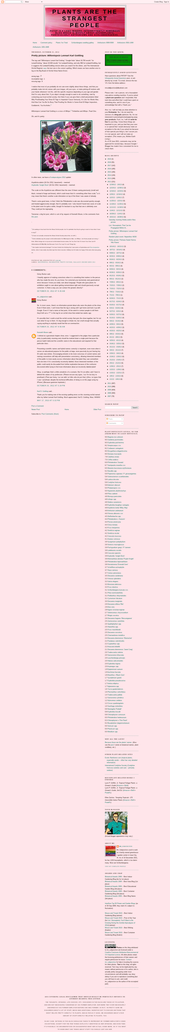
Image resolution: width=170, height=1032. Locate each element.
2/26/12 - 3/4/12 (115, 353)
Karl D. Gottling (42, 391)
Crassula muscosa (114, 536)
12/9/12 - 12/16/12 (116, 194)
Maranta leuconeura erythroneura (119, 468)
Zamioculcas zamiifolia (116, 621)
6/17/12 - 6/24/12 (116, 301)
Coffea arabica (113, 460)
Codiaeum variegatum (115, 448)
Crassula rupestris (114, 553)
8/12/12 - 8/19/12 (116, 275)
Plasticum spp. (113, 729)
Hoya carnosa (113, 570)
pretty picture (66, 262)
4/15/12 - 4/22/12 (116, 331)
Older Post (97, 409)
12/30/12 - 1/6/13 (116, 184)
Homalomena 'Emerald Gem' (118, 564)
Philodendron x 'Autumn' (116, 519)
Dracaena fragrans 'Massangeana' (120, 618)
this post (34, 217)
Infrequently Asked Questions (115, 78)
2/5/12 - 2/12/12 (115, 363)
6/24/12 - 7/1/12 (115, 298)
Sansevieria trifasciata (116, 655)
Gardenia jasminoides (115, 440)
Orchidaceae (54, 262)
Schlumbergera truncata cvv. (118, 590)
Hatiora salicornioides (115, 661)
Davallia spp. (112, 471)
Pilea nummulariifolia (115, 593)
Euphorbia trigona (114, 664)
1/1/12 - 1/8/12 (115, 379)
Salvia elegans (113, 581)
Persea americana (114, 522)
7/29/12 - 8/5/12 (115, 282)
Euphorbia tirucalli (114, 712)
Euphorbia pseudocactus (116, 681)
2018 (110, 162)
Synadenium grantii (114, 678)
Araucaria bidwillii (114, 647)
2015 (110, 172)
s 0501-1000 (125, 43)
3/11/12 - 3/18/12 (116, 347)
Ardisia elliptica (113, 683)
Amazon (120, 785)
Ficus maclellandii (114, 630)
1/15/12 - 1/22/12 (116, 373)
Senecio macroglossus (116, 545)
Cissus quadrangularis (116, 703)
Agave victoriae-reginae (116, 610)
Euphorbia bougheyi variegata (118, 505)
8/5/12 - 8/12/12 (115, 279)
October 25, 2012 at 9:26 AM (51, 291)
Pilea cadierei (112, 494)
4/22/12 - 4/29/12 (116, 327)
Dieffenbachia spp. (114, 516)
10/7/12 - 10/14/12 (116, 250)
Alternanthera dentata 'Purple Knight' (121, 559)
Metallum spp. (113, 732)
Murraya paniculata (114, 496)
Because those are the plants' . (118, 742)
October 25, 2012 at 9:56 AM (51, 327)
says (45, 68)
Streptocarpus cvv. (114, 445)
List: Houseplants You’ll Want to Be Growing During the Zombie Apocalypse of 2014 (120, 922)
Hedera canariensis (114, 502)
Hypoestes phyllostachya (117, 491)
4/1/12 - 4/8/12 (115, 337)
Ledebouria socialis (114, 550)
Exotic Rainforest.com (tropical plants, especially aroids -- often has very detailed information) (121, 760)
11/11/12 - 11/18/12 (117, 207)
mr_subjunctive (42, 297)
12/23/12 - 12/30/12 (117, 188)
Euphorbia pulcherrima (116, 443)
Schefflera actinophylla (116, 567)
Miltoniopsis (43, 262)
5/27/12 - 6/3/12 (115, 311)
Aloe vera (111, 607)
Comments (112, 423)
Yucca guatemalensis (115, 689)
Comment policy (46, 43)
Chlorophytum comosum (116, 715)
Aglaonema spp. (113, 686)
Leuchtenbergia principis (116, 658)
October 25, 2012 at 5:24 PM (51, 386)
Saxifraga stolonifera (115, 706)
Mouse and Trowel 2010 (113, 913)
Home (35, 43)
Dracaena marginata (115, 601)
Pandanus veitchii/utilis (116, 641)
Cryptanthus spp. (114, 644)
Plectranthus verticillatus (116, 692)
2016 (110, 169)
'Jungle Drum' (40, 185)
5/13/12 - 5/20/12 (116, 318)
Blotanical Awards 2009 (113, 881)
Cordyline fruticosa (114, 482)
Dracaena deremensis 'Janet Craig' (120, 649)
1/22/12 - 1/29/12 (116, 369)
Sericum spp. (112, 726)
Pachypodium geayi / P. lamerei (119, 547)
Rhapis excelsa (113, 615)
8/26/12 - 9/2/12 (115, 269)
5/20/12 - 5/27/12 (116, 314)
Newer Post (35, 409)
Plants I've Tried (62, 43)
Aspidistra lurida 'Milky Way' (118, 508)
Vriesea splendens (114, 579)
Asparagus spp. (113, 666)
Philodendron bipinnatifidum (117, 562)
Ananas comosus (114, 539)
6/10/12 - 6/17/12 (116, 305)
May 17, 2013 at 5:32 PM (48, 400)
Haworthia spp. (113, 627)
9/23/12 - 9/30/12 (116, 256)
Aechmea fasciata (114, 672)
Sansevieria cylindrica (115, 698)
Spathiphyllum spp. (114, 624)
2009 (110, 390)
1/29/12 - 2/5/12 (115, 366)
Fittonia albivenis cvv (115, 513)
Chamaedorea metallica (116, 635)
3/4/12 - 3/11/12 (115, 350)
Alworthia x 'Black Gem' (116, 675)
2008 (110, 393)
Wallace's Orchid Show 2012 (84, 262)
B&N (126, 785)
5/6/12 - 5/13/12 (115, 321)
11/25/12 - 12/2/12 (116, 201)
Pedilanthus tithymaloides (117, 596)
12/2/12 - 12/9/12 (116, 197)
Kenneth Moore (42, 332)
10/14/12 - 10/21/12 (117, 246)
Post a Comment (37, 406)
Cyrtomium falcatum (115, 598)
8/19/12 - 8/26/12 (116, 272)
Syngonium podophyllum (116, 542)
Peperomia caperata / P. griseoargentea (122, 474)
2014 (110, 175)
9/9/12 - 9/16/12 (115, 263)
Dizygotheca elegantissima (117, 451)
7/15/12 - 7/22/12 (116, 288)
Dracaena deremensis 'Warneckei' (120, 638)
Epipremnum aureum (115, 669)
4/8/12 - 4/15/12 (115, 334)
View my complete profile (115, 866)
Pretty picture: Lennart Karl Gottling (57, 55)
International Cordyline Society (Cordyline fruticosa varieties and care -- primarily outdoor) (120, 767)
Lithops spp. (112, 499)
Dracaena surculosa (115, 632)
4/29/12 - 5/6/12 (115, 324)
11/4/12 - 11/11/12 (116, 210)
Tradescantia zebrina (115, 652)
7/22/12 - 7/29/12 (116, 285)
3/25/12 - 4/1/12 (115, 340)
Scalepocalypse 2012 (57, 177)
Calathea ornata (113, 457)
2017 (110, 165)
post (112, 745)
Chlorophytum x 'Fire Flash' (117, 720)
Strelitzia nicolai (113, 533)
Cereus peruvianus (114, 573)
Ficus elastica (113, 587)
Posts (110, 419)
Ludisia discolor (113, 479)
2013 (110, 178)
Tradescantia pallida (115, 695)
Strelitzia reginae (114, 530)
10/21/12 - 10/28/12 (117, 217)
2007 (110, 396)
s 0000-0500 (105, 43)
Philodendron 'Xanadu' (115, 462)
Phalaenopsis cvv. (114, 488)
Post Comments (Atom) (50, 414)
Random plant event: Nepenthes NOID (123, 237)
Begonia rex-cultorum (115, 437)
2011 (110, 383)
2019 (110, 159)
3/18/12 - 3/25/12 (116, 343)
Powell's (108, 793)
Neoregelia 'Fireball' (114, 709)
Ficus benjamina (113, 528)
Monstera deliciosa (114, 584)
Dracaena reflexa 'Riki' (116, 604)
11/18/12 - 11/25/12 (117, 204)
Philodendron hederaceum (117, 717)
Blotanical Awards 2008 (113, 877)
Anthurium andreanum (115, 511)
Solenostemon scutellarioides (118, 477)
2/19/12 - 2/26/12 (116, 356)
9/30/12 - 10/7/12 (116, 253)
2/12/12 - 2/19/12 (116, 360)
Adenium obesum (114, 485)
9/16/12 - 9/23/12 (116, 259)
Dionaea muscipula (114, 454)
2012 (110, 182)
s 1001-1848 (41, 47)
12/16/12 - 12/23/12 (117, 191)
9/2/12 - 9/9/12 (115, 266)
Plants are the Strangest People (85, 18)
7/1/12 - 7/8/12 (115, 295)
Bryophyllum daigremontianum (118, 723)
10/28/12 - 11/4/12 (116, 214)
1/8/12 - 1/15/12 (115, 376)
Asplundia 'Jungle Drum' (116, 556)
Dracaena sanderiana (115, 576)
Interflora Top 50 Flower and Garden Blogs (120, 903)
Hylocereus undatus (115, 700)
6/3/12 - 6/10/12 (115, 308)
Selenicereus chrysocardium (118, 613)
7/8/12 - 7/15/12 (115, 292)
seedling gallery (82, 43)
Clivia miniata (112, 525)
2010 (110, 386)
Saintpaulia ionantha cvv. (117, 465)
